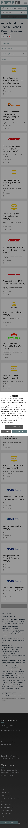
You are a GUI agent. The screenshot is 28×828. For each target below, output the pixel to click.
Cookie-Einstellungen (14, 427)
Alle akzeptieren (19, 431)
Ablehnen (6, 431)
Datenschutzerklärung (7, 422)
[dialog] (14, 414)
